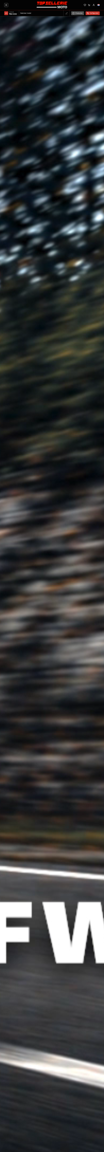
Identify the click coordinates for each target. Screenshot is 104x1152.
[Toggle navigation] (6, 5)
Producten (79, 13)
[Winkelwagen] (89, 5)
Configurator (94, 13)
